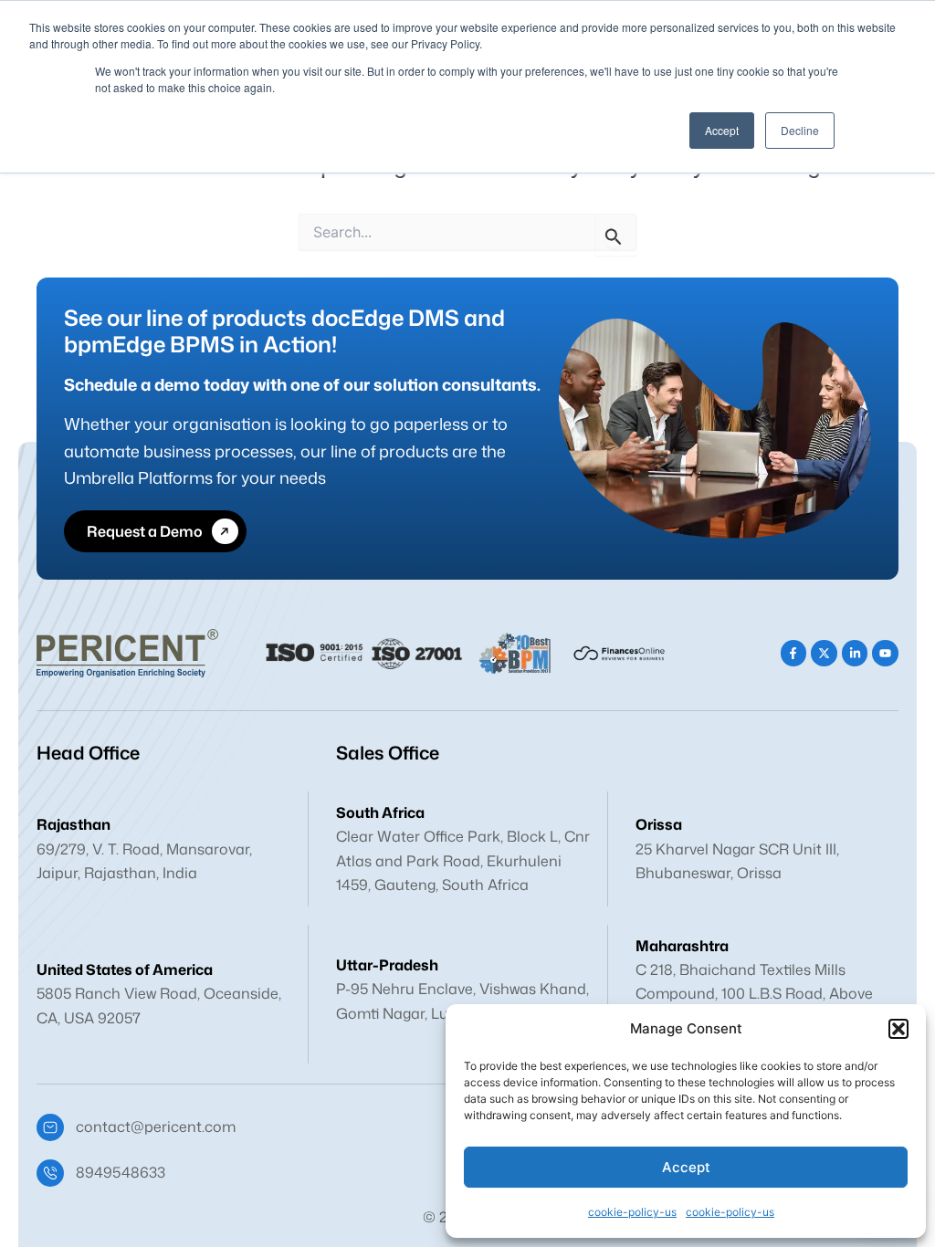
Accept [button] (722, 130)
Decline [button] (800, 130)
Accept (686, 1167)
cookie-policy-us (632, 1212)
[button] (898, 1029)
